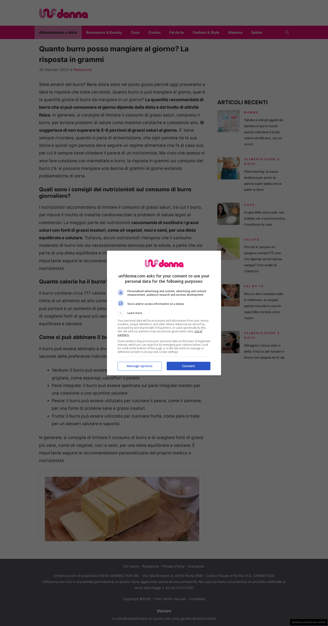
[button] (164, 313)
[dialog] (164, 313)
